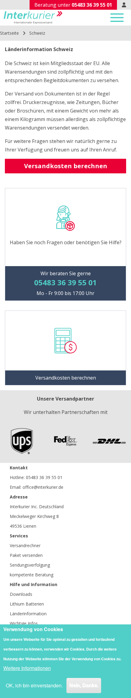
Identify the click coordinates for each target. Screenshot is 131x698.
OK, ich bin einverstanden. (34, 685)
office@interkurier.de (43, 487)
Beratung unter (73, 5)
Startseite (9, 33)
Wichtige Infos (24, 623)
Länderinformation (28, 613)
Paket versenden (26, 555)
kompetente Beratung (31, 575)
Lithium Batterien (27, 604)
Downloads (21, 594)
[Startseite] (33, 18)
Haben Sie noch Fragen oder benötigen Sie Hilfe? (66, 242)
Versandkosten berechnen (65, 166)
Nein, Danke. (83, 685)
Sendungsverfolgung (30, 565)
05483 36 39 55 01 (44, 477)
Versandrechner (25, 545)
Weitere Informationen (27, 668)
